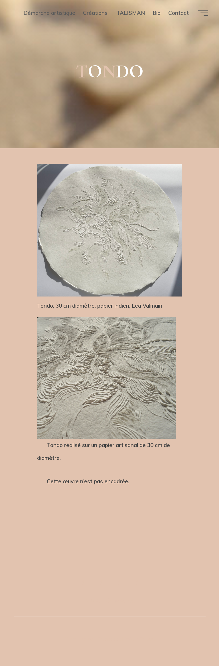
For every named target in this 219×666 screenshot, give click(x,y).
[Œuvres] (100, 582)
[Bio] (136, 582)
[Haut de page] (109, 564)
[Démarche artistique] (82, 582)
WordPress (139, 639)
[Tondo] (118, 582)
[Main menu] (203, 13)
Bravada (107, 639)
